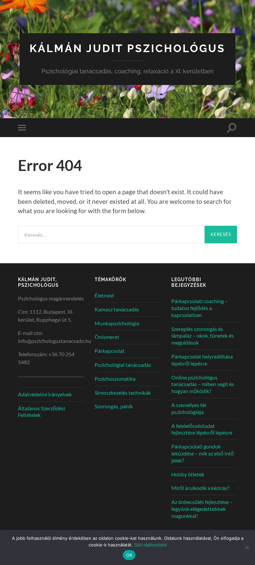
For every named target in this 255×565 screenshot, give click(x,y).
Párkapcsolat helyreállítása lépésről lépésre (202, 359)
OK (129, 555)
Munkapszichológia (117, 323)
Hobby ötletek (187, 474)
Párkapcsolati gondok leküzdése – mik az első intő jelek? (202, 453)
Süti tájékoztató (150, 544)
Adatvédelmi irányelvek (45, 394)
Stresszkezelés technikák (123, 392)
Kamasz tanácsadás (117, 309)
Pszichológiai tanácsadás (123, 365)
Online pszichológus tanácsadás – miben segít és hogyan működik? (202, 384)
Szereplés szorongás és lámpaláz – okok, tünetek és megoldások (202, 336)
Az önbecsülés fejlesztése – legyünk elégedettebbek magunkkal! (202, 509)
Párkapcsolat (110, 351)
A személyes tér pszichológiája (189, 408)
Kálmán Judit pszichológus (127, 48)
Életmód (104, 295)
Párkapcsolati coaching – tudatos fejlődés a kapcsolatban (199, 308)
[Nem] (246, 547)
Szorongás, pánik (114, 406)
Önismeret (107, 337)
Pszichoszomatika (115, 378)
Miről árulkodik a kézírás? (200, 488)
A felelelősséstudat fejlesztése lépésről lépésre (201, 429)
